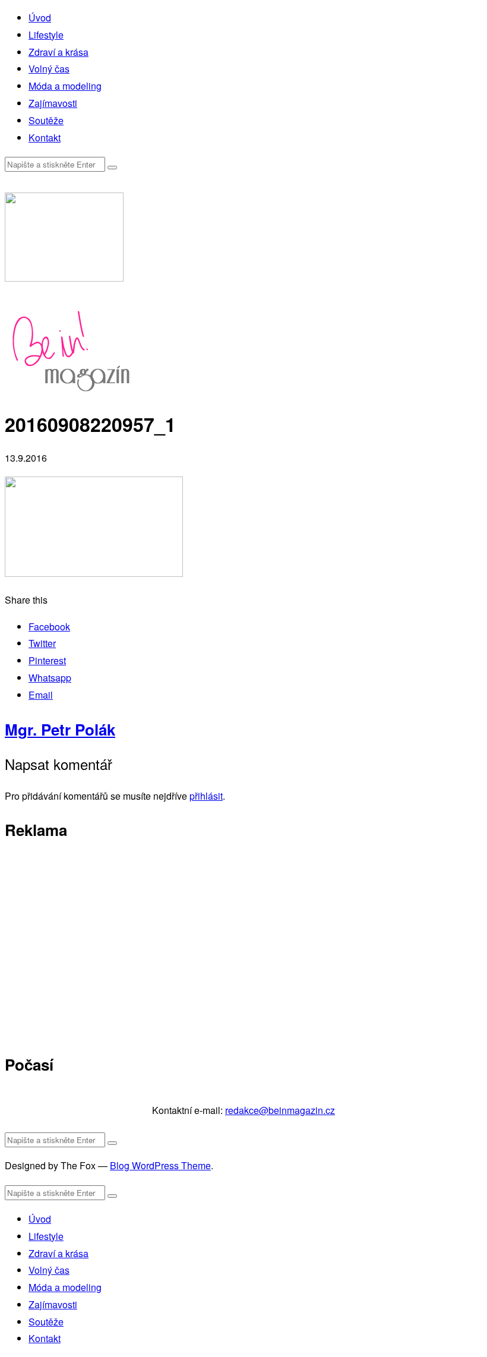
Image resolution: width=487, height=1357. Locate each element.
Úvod (40, 17)
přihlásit (206, 796)
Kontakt (45, 137)
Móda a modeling (65, 86)
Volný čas (49, 68)
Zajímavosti (53, 103)
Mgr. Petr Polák (60, 729)
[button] (112, 167)
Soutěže (46, 120)
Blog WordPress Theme (160, 1165)
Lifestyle (46, 35)
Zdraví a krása (58, 52)
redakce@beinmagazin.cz (280, 1110)
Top (458, 1328)
